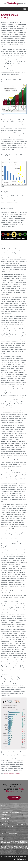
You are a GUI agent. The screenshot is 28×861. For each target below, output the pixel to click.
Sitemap (4, 809)
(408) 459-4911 (8, 830)
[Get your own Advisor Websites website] (20, 859)
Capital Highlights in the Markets (12, 773)
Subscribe (14, 798)
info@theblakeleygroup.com (11, 833)
